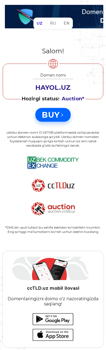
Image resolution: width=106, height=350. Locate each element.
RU (53, 23)
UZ (39, 23)
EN (67, 23)
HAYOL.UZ (53, 87)
